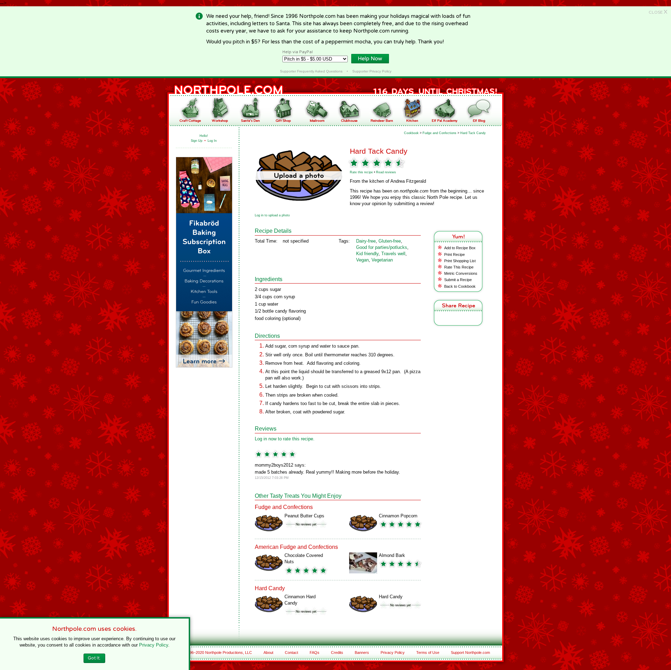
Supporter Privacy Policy (371, 71)
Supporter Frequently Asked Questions (311, 71)
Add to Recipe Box (460, 248)
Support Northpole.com (470, 652)
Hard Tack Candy (473, 133)
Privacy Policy (393, 652)
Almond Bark (392, 555)
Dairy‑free (366, 241)
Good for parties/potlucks (381, 247)
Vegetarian (382, 260)
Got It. (94, 658)
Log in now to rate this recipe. (285, 438)
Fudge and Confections (439, 133)
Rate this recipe (361, 172)
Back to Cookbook (460, 286)
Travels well (393, 253)
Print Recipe (454, 254)
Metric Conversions (460, 273)
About (268, 652)
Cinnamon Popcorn (398, 515)
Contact (291, 652)
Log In (212, 140)
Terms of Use (427, 652)
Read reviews (386, 172)
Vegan (362, 260)
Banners (362, 652)
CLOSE (658, 12)
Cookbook (411, 133)
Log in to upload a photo (272, 215)
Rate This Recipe (459, 267)
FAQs (314, 652)
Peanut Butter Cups (304, 515)
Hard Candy (391, 596)
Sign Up (196, 140)
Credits (337, 652)
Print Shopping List (460, 261)
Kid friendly (367, 253)
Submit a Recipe (458, 280)
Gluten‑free (389, 241)
